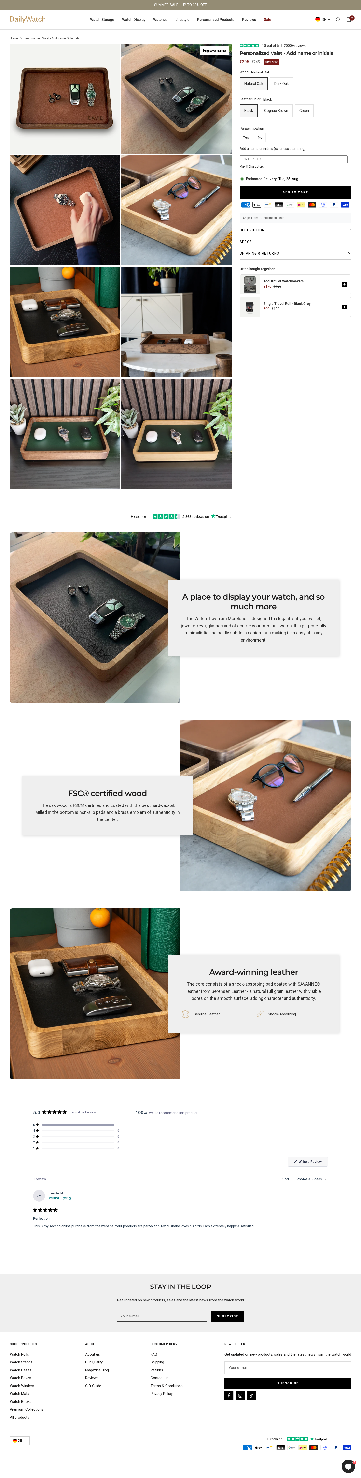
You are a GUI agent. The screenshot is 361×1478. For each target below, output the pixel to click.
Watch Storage (102, 19)
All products (19, 1417)
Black (248, 110)
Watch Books (20, 1401)
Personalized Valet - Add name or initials (52, 38)
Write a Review (313, 1163)
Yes (246, 137)
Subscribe (288, 1383)
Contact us (159, 1378)
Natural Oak (253, 83)
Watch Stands (21, 1362)
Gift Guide (93, 1386)
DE (324, 20)
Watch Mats (19, 1393)
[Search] (338, 19)
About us (92, 1354)
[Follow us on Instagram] (240, 1395)
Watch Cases (20, 1370)
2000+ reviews (295, 46)
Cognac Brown (276, 110)
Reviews (249, 19)
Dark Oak (281, 83)
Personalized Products (215, 19)
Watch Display (133, 19)
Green (304, 110)
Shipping (157, 1362)
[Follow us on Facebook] (228, 1395)
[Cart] (348, 19)
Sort (286, 1179)
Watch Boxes (20, 1378)
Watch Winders (22, 1386)
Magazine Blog (97, 1370)
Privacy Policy (162, 1393)
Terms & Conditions (167, 1386)
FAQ (154, 1354)
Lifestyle (182, 19)
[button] (344, 284)
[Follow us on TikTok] (251, 1395)
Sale (267, 19)
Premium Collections (26, 1409)
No (260, 137)
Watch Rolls (19, 1354)
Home (14, 38)
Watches (160, 19)
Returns (157, 1370)
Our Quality (94, 1362)
